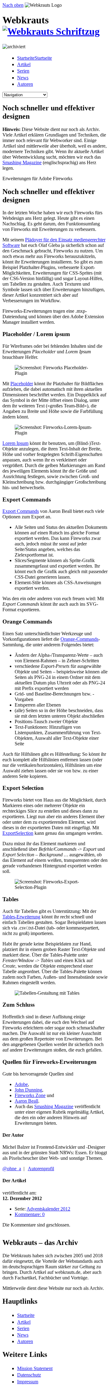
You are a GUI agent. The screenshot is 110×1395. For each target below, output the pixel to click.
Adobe (21, 1084)
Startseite (26, 1315)
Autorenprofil (41, 1168)
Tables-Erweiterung (21, 916)
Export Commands (20, 511)
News (22, 77)
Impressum (27, 1381)
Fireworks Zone (30, 1095)
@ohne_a (11, 1168)
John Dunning (28, 1089)
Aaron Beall (26, 1101)
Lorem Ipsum (15, 443)
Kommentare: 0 (30, 1214)
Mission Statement (35, 1368)
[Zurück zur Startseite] (51, 31)
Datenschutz (29, 1374)
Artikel (24, 64)
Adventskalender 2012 (48, 1208)
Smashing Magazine (22, 162)
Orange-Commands (79, 639)
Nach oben (13, 5)
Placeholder (21, 383)
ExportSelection (17, 833)
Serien (23, 70)
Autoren (25, 84)
